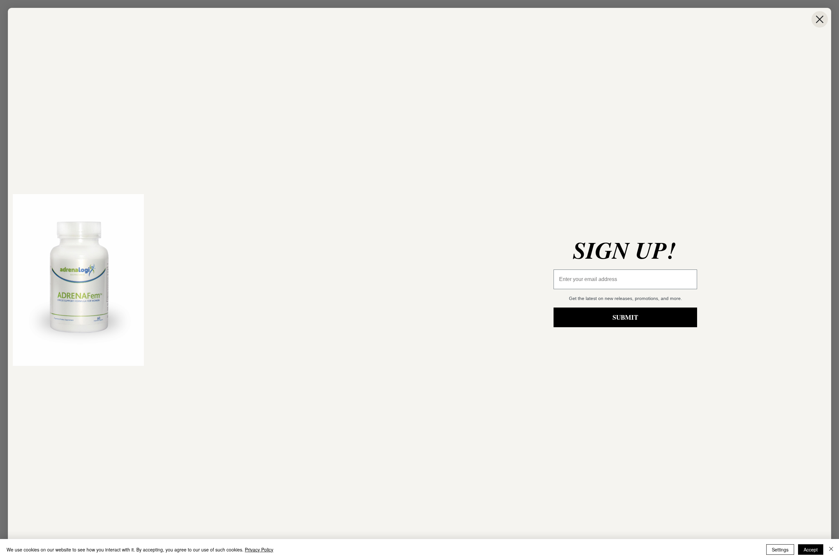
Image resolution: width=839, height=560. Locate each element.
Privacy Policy (259, 549)
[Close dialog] (819, 19)
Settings (780, 549)
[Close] (831, 549)
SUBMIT (625, 317)
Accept (811, 549)
